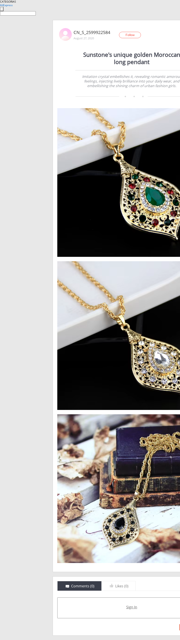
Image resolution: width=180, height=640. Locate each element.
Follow (130, 35)
